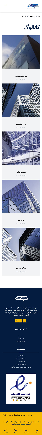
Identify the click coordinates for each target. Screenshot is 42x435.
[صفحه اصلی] (39, 16)
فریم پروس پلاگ (21, 364)
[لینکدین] (17, 320)
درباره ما (21, 338)
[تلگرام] (20, 320)
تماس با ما (21, 335)
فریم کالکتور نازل (21, 358)
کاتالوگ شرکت (21, 341)
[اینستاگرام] (24, 320)
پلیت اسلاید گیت (21, 356)
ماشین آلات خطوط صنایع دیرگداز (21, 367)
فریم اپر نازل (21, 361)
